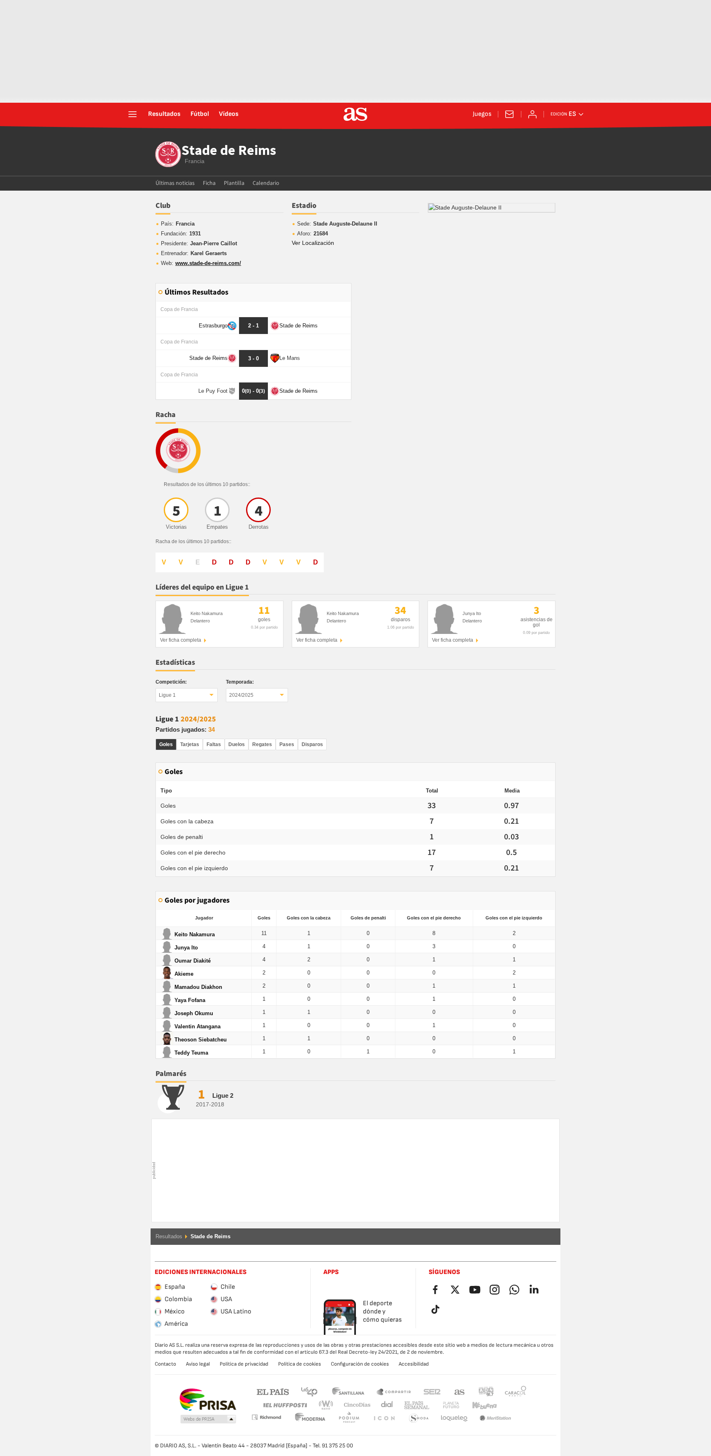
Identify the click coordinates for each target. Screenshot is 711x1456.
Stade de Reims (228, 151)
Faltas (214, 744)
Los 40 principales (309, 1391)
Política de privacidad (244, 1364)
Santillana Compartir (394, 1391)
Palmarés (171, 1074)
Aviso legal (198, 1364)
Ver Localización (313, 243)
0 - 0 (253, 391)
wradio (328, 1405)
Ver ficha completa (180, 640)
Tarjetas (189, 744)
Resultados (164, 114)
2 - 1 (253, 326)
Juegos (482, 114)
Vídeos (229, 114)
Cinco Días (354, 1405)
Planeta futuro (444, 1405)
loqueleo (419, 1418)
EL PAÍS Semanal (415, 1405)
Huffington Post (284, 1405)
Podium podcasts (310, 1418)
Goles (166, 744)
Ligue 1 (167, 695)
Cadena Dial (385, 1405)
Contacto (165, 1364)
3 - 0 (253, 358)
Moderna (266, 1417)
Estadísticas (175, 662)
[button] (208, 1419)
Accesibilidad (414, 1364)
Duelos (236, 744)
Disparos (312, 744)
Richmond (512, 1405)
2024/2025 (241, 695)
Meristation (454, 1418)
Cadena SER (432, 1391)
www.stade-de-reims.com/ (208, 263)
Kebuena (479, 1405)
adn (486, 1391)
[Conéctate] (532, 114)
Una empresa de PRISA (207, 1399)
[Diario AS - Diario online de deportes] (355, 114)
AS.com (460, 1391)
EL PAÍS (273, 1391)
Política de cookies (299, 1364)
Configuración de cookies (360, 1364)
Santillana (347, 1391)
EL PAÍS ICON (349, 1418)
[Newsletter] (509, 114)
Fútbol (200, 114)
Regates (262, 744)
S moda (384, 1418)
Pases (286, 744)
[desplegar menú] (132, 114)
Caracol (515, 1391)
